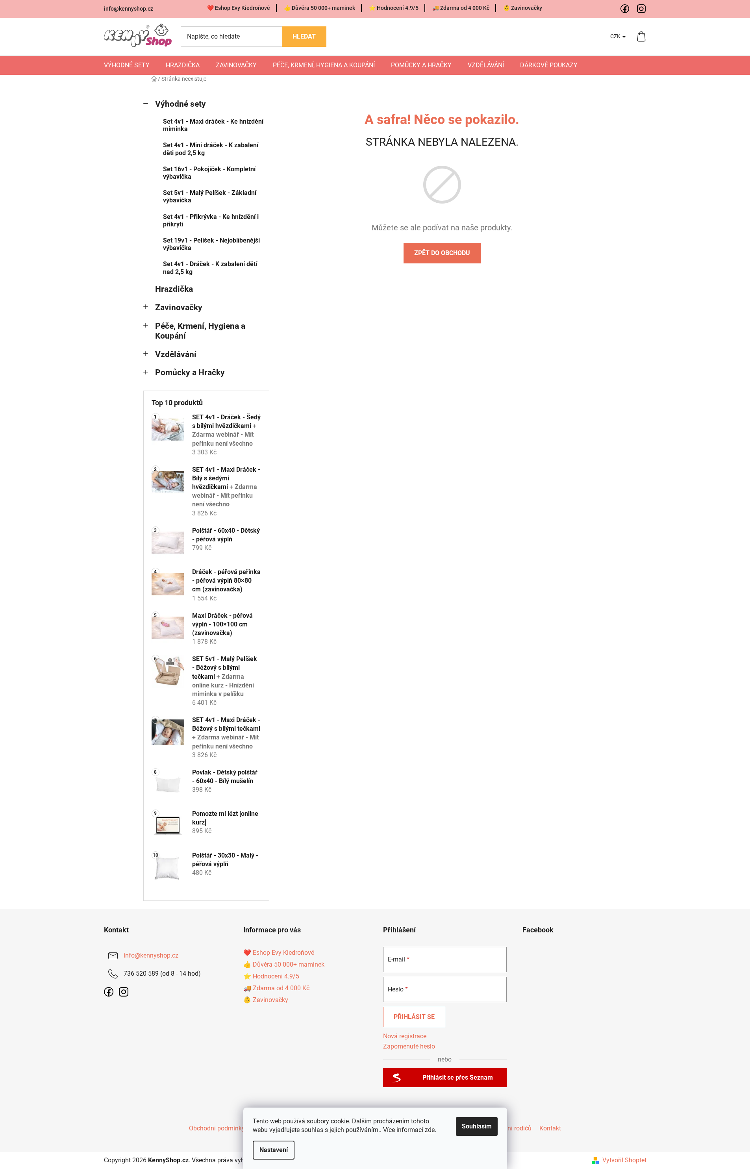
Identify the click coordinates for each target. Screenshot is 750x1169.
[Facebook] (625, 9)
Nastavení (273, 1150)
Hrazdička (174, 289)
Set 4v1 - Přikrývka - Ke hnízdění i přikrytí (211, 220)
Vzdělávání (175, 354)
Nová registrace (404, 1036)
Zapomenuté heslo (409, 1046)
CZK (616, 36)
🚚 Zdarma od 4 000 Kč (460, 8)
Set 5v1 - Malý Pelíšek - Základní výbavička (209, 196)
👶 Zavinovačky (522, 8)
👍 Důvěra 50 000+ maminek (319, 8)
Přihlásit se (414, 1017)
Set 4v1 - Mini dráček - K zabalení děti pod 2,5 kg (210, 148)
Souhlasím (477, 1126)
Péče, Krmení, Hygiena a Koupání (200, 331)
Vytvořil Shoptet (624, 1160)
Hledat (304, 36)
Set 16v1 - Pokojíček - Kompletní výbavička (209, 172)
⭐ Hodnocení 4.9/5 (394, 8)
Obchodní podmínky (217, 1128)
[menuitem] (126, 65)
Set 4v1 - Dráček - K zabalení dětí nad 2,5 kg (210, 267)
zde (430, 1130)
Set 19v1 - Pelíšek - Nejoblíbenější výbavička (211, 244)
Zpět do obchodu (442, 253)
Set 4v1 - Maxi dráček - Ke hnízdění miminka (213, 125)
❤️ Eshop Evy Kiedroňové (238, 8)
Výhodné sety (180, 104)
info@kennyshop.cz (128, 9)
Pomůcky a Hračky (190, 372)
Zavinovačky (178, 307)
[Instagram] (641, 9)
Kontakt (550, 1128)
